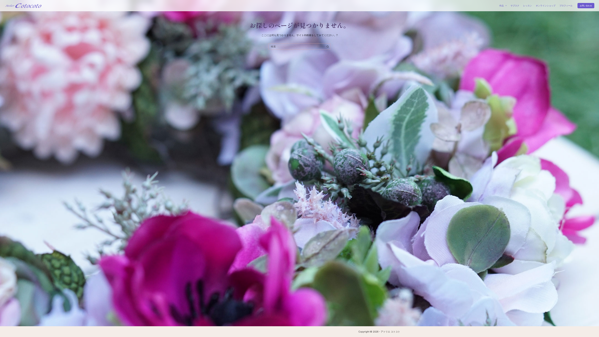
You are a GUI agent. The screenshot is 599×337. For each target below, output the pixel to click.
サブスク (515, 5)
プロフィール (565, 5)
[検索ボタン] (328, 46)
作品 (501, 5)
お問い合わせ (586, 5)
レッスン (527, 5)
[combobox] (296, 46)
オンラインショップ (545, 5)
